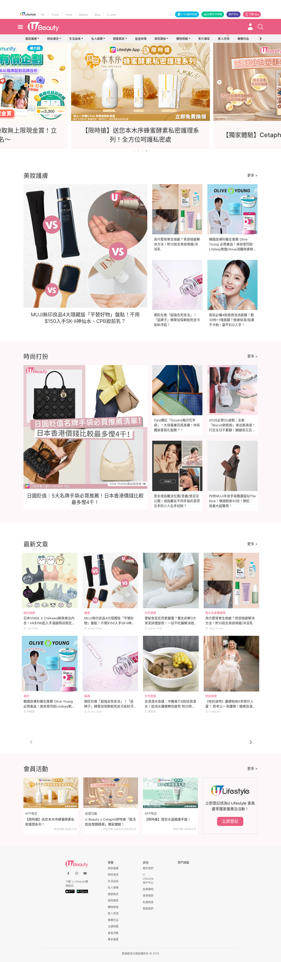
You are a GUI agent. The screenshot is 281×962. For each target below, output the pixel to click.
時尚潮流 (53, 38)
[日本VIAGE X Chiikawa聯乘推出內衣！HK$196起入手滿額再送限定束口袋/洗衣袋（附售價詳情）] (50, 580)
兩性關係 (160, 38)
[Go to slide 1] (134, 150)
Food (69, 14)
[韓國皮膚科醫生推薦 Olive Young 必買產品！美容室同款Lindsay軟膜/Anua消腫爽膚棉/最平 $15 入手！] (50, 663)
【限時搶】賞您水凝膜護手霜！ (168, 819)
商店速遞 (29, 612)
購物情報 (182, 38)
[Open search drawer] (260, 26)
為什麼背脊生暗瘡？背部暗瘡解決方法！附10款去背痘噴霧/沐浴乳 (177, 244)
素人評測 (113, 913)
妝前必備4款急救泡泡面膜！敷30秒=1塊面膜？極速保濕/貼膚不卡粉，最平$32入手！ (231, 320)
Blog (97, 14)
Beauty (83, 14)
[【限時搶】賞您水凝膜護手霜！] (170, 792)
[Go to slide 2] (138, 150)
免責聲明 (148, 889)
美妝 (26, 696)
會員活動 (113, 932)
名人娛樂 (97, 38)
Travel (55, 14)
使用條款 (148, 895)
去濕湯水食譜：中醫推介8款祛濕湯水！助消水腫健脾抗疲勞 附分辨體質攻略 (170, 706)
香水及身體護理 (215, 612)
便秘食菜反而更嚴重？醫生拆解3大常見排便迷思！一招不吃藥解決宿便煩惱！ (170, 623)
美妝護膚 (31, 38)
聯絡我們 (148, 908)
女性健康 (150, 612)
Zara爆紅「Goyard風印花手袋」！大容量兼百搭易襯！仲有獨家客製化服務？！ (177, 425)
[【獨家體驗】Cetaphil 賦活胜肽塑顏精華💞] (140, 82)
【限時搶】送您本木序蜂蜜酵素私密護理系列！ (49, 821)
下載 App (254, 14)
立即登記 (230, 821)
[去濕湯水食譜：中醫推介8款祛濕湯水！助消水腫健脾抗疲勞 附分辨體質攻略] (171, 663)
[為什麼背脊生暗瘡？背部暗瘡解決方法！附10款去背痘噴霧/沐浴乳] (231, 580)
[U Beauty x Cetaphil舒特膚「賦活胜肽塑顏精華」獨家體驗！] (110, 792)
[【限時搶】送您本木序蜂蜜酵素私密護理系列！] (50, 792)
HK (43, 14)
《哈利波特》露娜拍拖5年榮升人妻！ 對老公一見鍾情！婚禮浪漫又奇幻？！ (230, 706)
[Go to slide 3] (142, 150)
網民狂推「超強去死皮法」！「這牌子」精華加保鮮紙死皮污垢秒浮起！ (177, 320)
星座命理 (140, 38)
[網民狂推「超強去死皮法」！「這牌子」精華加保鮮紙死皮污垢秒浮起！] (110, 663)
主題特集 (113, 926)
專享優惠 (113, 939)
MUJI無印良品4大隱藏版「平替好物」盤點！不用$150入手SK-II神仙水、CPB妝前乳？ (109, 623)
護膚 (87, 612)
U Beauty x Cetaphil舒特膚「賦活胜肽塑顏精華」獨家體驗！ (110, 821)
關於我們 (148, 868)
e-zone (111, 14)
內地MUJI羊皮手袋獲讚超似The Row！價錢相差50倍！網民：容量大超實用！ (232, 501)
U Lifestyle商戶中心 (148, 878)
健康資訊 (118, 38)
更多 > (252, 175)
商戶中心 (233, 14)
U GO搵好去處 (189, 14)
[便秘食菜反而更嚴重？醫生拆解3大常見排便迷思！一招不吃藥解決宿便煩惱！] (171, 580)
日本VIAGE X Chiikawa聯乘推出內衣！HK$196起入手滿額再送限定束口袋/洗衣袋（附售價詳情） (49, 623)
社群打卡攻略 (214, 14)
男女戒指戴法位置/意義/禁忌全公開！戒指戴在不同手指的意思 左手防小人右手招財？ (177, 501)
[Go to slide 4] (146, 150)
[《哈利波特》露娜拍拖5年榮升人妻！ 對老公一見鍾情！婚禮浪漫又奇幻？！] (231, 663)
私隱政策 (148, 902)
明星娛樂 (211, 696)
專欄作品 (113, 920)
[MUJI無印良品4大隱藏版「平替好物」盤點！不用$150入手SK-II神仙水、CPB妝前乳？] (110, 580)
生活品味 (75, 38)
